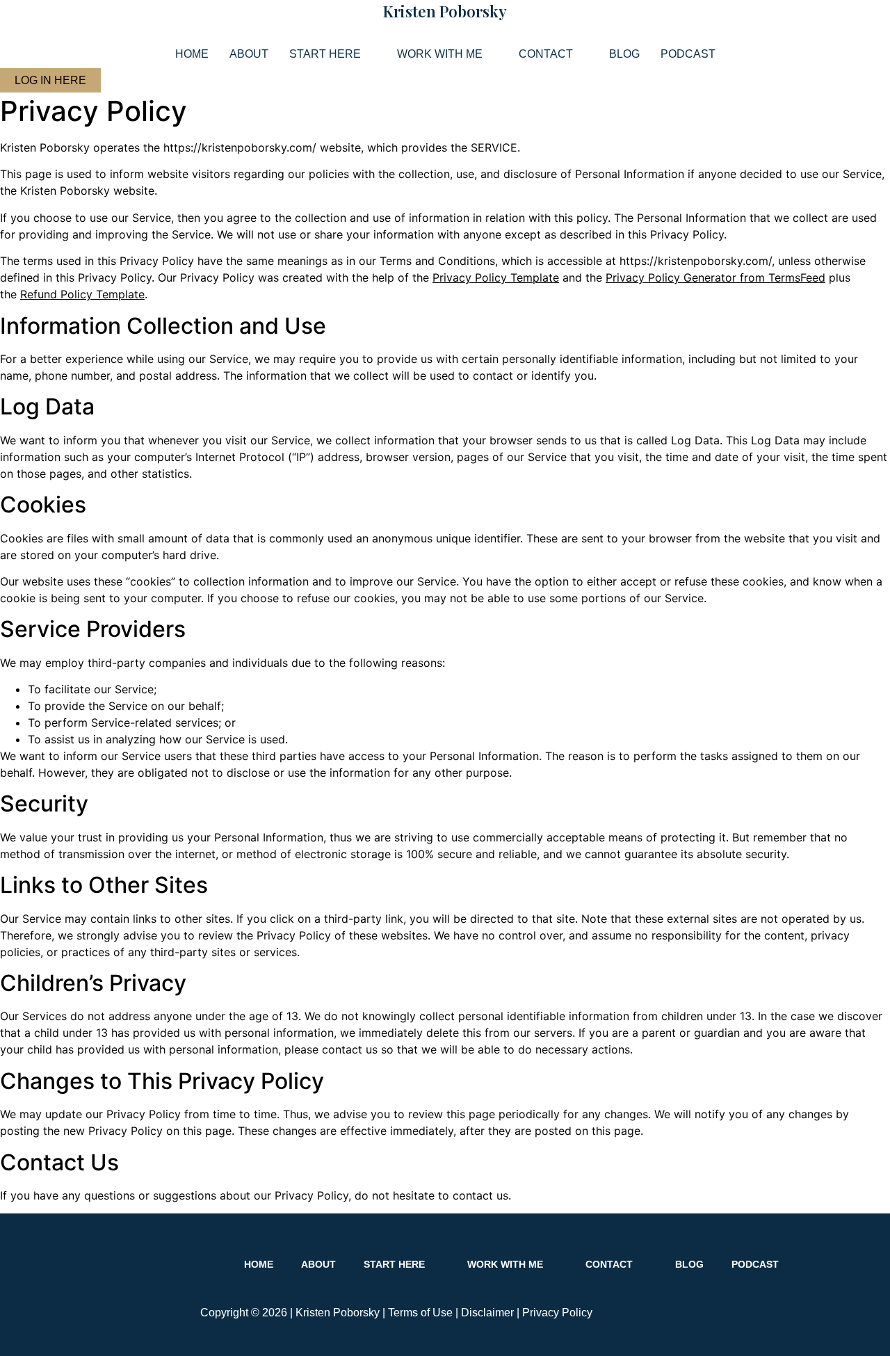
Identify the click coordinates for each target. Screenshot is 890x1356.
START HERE (325, 54)
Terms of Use (420, 1312)
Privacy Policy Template (495, 277)
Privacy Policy (557, 1312)
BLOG (624, 54)
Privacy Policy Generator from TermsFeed (715, 277)
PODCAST (688, 54)
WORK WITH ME (440, 54)
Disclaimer (487, 1312)
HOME (192, 54)
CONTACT (546, 54)
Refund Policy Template (82, 294)
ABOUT (248, 54)
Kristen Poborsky (445, 11)
